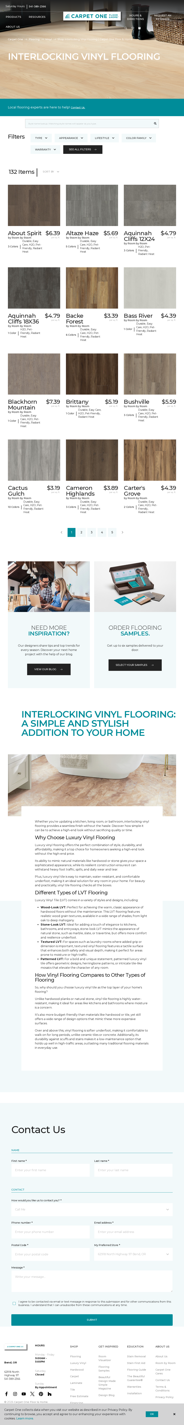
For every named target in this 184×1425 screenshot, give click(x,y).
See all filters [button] (80, 149)
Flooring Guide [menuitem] (136, 1369)
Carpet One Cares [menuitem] (163, 1371)
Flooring (34, 39)
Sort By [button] (48, 171)
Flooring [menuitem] (75, 1356)
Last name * (101, 1161)
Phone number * (21, 1222)
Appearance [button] (68, 138)
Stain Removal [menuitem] (136, 1356)
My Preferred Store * (107, 1245)
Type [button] (38, 138)
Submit (92, 1319)
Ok (152, 1414)
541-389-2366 (37, 6)
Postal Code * (19, 1245)
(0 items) (139, 28)
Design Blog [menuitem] (106, 1395)
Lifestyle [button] (102, 138)
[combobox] (88, 123)
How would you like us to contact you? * (36, 1200)
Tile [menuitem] (72, 1389)
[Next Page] (122, 532)
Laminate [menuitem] (76, 1383)
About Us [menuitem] (161, 1356)
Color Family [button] (136, 138)
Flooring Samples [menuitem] (104, 1368)
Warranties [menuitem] (134, 1386)
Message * (17, 1267)
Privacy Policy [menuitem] (164, 1397)
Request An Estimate (162, 17)
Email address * (103, 1222)
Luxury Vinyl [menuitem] (78, 1363)
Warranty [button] (43, 149)
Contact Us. (78, 107)
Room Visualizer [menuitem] (104, 1358)
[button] (126, 28)
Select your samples (131, 665)
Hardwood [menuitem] (77, 1369)
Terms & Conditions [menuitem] (162, 1388)
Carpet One (15, 39)
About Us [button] (13, 26)
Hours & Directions (135, 17)
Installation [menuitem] (134, 1393)
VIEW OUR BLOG (45, 669)
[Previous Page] (61, 532)
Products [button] (13, 16)
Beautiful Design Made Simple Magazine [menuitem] (107, 1383)
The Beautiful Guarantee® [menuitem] (136, 1378)
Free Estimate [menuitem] (79, 1396)
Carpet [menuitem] (74, 1376)
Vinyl (48, 39)
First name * (19, 1161)
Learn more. (25, 1418)
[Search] (155, 123)
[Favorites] (132, 28)
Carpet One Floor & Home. (31, 1402)
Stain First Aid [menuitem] (136, 1363)
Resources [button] (37, 16)
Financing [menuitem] (76, 1403)
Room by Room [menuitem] (165, 1363)
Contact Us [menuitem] (162, 1380)
